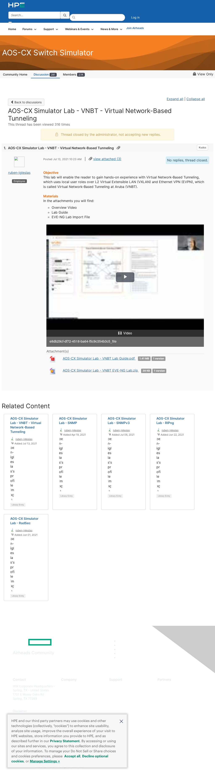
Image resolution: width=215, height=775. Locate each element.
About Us (67, 686)
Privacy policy (70, 711)
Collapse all (195, 99)
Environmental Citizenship (78, 705)
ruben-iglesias (19, 172)
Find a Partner (167, 686)
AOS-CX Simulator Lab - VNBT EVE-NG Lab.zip (101, 370)
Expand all (175, 99)
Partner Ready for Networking (178, 698)
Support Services (121, 686)
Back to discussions (28, 102)
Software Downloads (123, 705)
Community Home (15, 74)
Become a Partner (169, 692)
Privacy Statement (65, 741)
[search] (64, 15)
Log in (135, 17)
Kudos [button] (202, 147)
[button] (121, 721)
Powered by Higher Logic (156, 766)
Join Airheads (135, 28)
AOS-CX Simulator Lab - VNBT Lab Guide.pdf (99, 358)
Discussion (44, 74)
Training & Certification (124, 698)
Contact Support (120, 692)
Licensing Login (120, 711)
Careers (66, 692)
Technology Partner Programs (177, 705)
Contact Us (68, 698)
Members (73, 74)
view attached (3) (107, 159)
